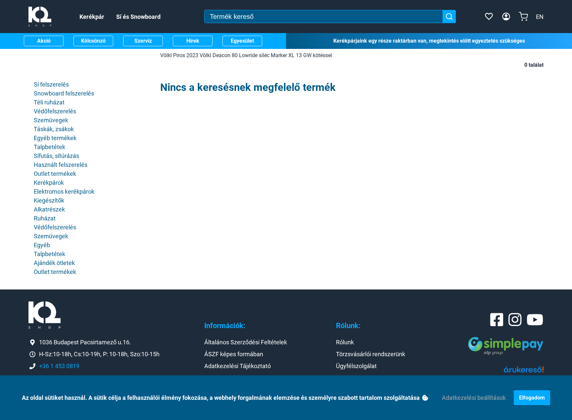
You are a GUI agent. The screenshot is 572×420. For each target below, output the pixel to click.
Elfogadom (532, 398)
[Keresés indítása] (449, 16)
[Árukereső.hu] (524, 371)
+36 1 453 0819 (59, 366)
